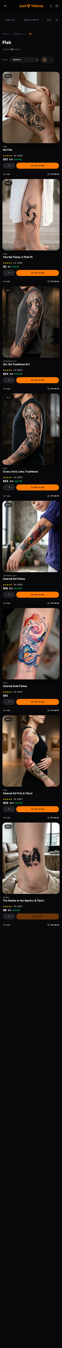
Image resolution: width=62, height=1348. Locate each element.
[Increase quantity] (12, 165)
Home (4, 34)
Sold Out (37, 916)
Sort (5, 60)
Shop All (10, 20)
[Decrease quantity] (6, 165)
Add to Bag (39, 165)
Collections (18, 34)
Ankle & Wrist (31, 20)
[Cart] (57, 6)
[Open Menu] (5, 6)
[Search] (51, 6)
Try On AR (54, 174)
